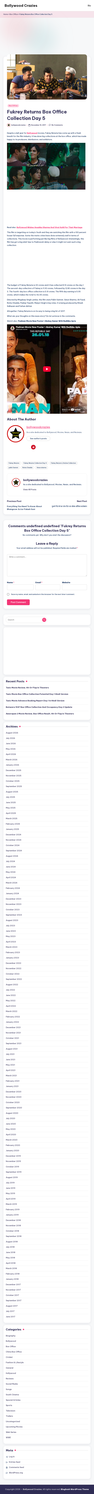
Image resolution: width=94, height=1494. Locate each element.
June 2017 (10, 1316)
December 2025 (13, 770)
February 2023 (13, 952)
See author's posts (38, 438)
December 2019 (13, 1156)
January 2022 (12, 1022)
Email (38, 582)
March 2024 (11, 882)
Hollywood (11, 1373)
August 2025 (12, 791)
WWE (8, 1437)
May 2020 (11, 1129)
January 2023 (12, 957)
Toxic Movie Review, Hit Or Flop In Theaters (27, 687)
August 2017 (12, 1306)
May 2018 (10, 1257)
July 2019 (10, 1182)
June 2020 (11, 1124)
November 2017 (13, 1290)
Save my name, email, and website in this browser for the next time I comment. (43, 594)
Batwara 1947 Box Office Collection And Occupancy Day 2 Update (39, 707)
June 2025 (11, 802)
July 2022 (10, 990)
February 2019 (12, 1209)
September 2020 (14, 1107)
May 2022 (10, 1000)
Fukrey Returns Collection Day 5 (35, 463)
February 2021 (12, 1081)
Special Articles (13, 1400)
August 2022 (12, 984)
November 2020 (13, 1097)
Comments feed (16, 1467)
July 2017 (10, 1311)
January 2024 (12, 893)
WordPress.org (16, 1472)
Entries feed (14, 1462)
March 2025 (11, 818)
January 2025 (12, 829)
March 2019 (11, 1204)
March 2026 (11, 759)
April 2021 (10, 1070)
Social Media (12, 1384)
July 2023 (10, 925)
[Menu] (89, 5)
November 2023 (13, 904)
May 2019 (10, 1193)
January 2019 (12, 1215)
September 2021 (13, 1043)
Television (10, 1410)
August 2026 (12, 733)
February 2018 (12, 1274)
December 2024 (13, 834)
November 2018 (13, 1225)
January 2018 (12, 1279)
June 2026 (11, 743)
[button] (29, 489)
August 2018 (12, 1241)
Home (5, 14)
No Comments (57, 125)
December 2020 (13, 1091)
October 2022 (12, 974)
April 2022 (11, 1006)
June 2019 (10, 1188)
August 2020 (12, 1113)
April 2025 (11, 813)
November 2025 (13, 775)
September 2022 (14, 979)
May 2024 (10, 872)
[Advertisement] (47, 39)
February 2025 (13, 824)
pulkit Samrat (13, 467)
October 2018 (12, 1231)
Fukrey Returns (14, 463)
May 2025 (10, 807)
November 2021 (13, 1032)
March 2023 (11, 947)
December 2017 (13, 1284)
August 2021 (12, 1049)
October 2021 (12, 1038)
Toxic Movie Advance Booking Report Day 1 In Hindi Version (35, 700)
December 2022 (13, 963)
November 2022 (13, 968)
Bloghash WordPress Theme (75, 1489)
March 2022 (11, 1011)
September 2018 (13, 1236)
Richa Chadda (27, 467)
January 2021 (12, 1086)
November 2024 (13, 840)
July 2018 (10, 1247)
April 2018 (10, 1263)
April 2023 (11, 941)
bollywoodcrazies (38, 427)
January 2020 (12, 1150)
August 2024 (12, 856)
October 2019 (12, 1166)
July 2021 (10, 1054)
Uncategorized (13, 1421)
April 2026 (11, 754)
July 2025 (10, 797)
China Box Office (14, 1351)
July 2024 (10, 861)
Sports (9, 1405)
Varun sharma (41, 467)
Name (10, 582)
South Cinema (12, 1394)
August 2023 (12, 920)
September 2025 (14, 786)
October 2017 (12, 1295)
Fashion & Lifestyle (15, 1362)
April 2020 (11, 1134)
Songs (9, 1389)
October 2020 (13, 1102)
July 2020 (10, 1118)
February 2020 (13, 1145)
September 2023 (14, 915)
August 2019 (12, 1177)
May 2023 (10, 936)
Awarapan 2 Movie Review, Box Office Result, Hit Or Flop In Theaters (40, 713)
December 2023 (13, 899)
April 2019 (10, 1199)
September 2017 (13, 1300)
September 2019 (13, 1172)
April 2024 (11, 877)
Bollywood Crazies (21, 5)
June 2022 (11, 995)
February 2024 (13, 888)
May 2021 (10, 1065)
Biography (10, 1335)
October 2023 (12, 909)
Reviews (10, 1378)
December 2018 (13, 1220)
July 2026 (10, 738)
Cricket (9, 1357)
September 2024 (14, 850)
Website (66, 582)
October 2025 (12, 781)
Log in (12, 1456)
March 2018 (11, 1268)
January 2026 (12, 765)
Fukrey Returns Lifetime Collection (63, 463)
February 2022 (13, 1016)
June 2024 (11, 866)
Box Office (14, 14)
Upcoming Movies (14, 1426)
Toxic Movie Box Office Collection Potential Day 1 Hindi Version (37, 694)
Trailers (9, 1416)
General (9, 1368)
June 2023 (11, 931)
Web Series (11, 1432)
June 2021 (10, 1059)
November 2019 (13, 1161)
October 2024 (12, 845)
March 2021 (11, 1075)
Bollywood (11, 1341)
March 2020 (11, 1140)
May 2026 (10, 749)
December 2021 (13, 1027)
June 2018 (10, 1252)
